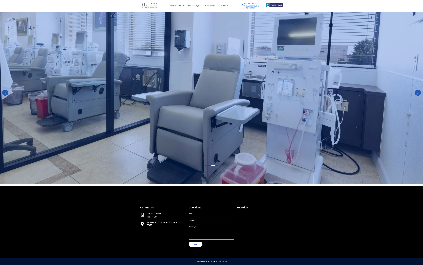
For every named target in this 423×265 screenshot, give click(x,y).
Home (173, 6)
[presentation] (5, 93)
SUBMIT (196, 244)
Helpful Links (209, 6)
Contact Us (223, 6)
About (182, 6)
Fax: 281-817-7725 (154, 217)
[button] (206, 165)
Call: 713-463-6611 (154, 213)
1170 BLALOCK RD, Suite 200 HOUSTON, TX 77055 (250, 7)
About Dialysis (194, 6)
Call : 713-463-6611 (250, 4)
